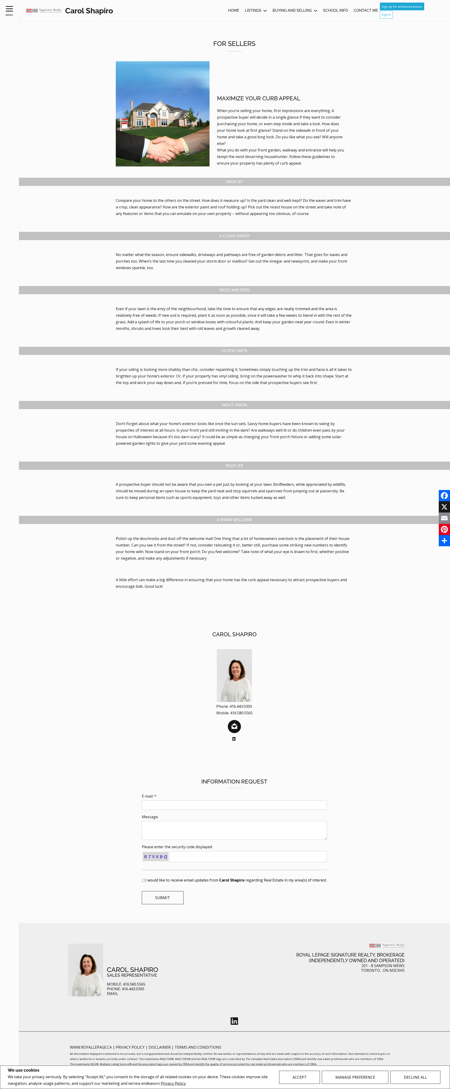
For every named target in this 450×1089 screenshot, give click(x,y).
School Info (335, 10)
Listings (253, 10)
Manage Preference (355, 1077)
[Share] (444, 540)
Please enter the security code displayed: (177, 846)
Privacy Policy (173, 1083)
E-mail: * (149, 796)
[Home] (43, 11)
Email (112, 993)
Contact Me (366, 10)
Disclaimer (160, 1047)
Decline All (415, 1077)
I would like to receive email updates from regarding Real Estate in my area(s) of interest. (236, 880)
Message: (150, 816)
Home (233, 10)
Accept (299, 1077)
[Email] (444, 518)
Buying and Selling (292, 10)
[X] (444, 506)
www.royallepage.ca (91, 1047)
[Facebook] (444, 495)
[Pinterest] (444, 529)
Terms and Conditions (198, 1047)
